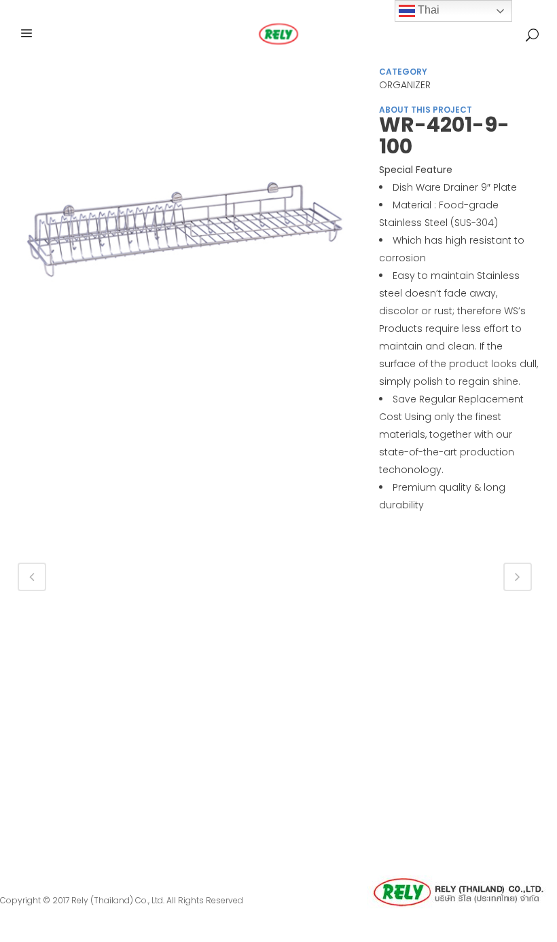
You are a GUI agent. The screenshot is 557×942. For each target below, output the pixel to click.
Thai (427, 10)
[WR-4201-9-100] (185, 240)
